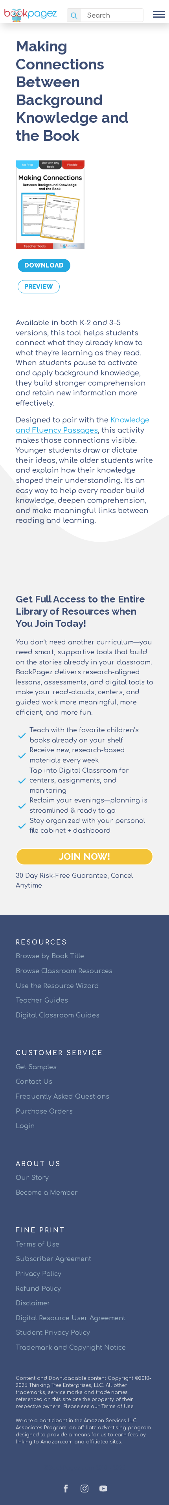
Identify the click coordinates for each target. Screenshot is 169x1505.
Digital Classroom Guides (57, 1015)
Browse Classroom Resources (64, 971)
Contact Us (34, 1081)
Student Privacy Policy (53, 1332)
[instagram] (84, 1488)
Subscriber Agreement (53, 1259)
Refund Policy (38, 1288)
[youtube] (103, 1488)
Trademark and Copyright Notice (71, 1347)
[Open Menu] (159, 14)
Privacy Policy (38, 1274)
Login (25, 1126)
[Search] (74, 15)
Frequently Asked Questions (62, 1096)
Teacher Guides (42, 1000)
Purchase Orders (44, 1111)
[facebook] (66, 1488)
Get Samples (36, 1067)
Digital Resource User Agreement (70, 1318)
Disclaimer (33, 1303)
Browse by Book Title (50, 956)
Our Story (32, 1177)
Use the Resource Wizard (57, 986)
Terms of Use (37, 1244)
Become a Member (47, 1192)
